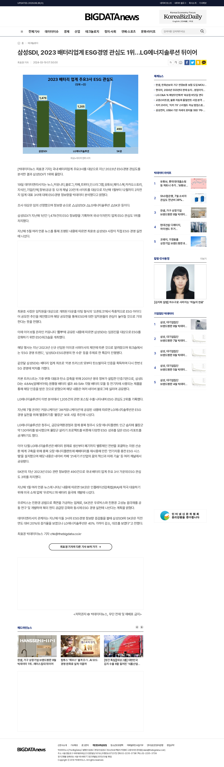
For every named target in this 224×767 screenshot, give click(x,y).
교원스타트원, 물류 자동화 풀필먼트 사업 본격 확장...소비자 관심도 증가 (181, 100)
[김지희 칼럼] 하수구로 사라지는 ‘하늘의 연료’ (179, 302)
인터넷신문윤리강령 (155, 745)
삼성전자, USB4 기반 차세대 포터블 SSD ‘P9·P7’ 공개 (181, 110)
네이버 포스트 (166, 3)
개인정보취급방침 (99, 745)
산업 (77, 31)
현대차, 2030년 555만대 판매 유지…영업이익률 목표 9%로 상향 (181, 90)
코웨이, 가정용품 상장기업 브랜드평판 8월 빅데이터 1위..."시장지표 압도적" (173, 241)
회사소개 (192, 3)
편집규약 (170, 745)
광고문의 (85, 745)
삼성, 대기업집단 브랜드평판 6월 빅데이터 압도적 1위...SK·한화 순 (173, 353)
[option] (39, 650)
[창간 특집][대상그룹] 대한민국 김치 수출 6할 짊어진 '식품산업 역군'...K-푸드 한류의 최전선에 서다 (123, 662)
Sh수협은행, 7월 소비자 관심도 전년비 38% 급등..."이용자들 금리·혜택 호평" (173, 198)
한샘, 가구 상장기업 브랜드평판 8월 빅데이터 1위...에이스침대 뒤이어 (37, 662)
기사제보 (202, 3)
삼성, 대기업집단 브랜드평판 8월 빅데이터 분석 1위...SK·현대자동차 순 (173, 324)
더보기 (203, 258)
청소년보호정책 (116, 745)
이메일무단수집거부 (135, 745)
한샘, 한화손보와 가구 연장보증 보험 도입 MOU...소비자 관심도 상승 (181, 85)
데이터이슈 (52, 31)
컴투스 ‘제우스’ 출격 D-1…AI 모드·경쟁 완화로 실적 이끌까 (79, 662)
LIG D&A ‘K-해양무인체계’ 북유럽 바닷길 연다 (179, 95)
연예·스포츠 (128, 31)
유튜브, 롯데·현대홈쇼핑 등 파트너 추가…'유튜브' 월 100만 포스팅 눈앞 (173, 183)
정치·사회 (110, 31)
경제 (66, 31)
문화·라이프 (148, 31)
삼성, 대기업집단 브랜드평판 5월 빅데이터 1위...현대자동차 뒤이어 (173, 368)
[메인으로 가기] (32, 750)
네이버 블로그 (180, 3)
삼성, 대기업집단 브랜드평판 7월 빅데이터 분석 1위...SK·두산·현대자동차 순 (173, 339)
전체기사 (34, 31)
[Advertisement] (47, 274)
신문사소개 (62, 745)
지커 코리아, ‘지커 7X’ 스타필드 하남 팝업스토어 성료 (181, 105)
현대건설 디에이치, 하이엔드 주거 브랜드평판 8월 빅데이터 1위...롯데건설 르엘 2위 (173, 227)
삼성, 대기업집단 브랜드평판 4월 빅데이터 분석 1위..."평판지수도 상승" (174, 382)
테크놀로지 (92, 31)
